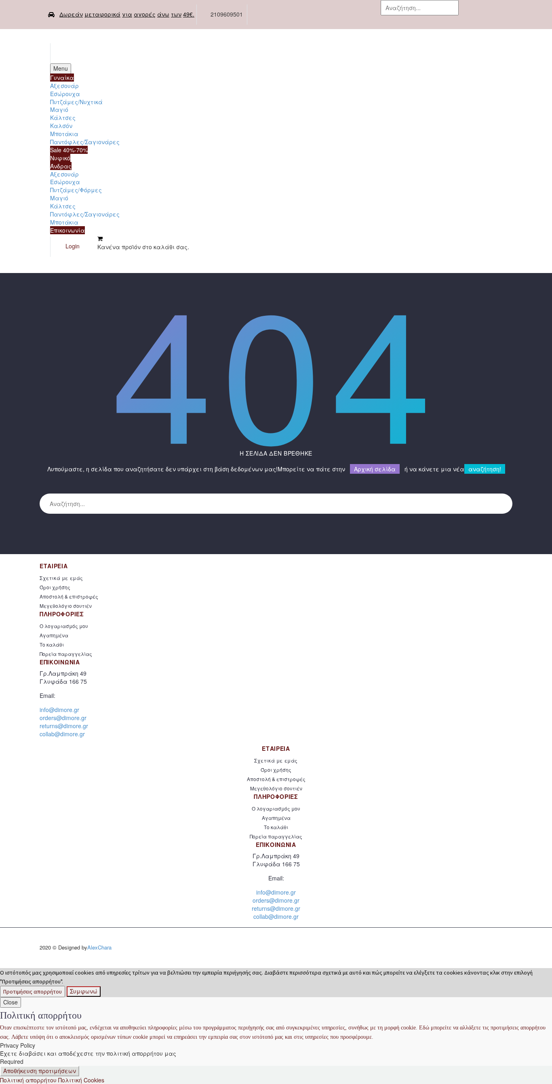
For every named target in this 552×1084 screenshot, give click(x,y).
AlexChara (99, 947)
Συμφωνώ (83, 991)
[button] (441, 22)
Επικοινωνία (67, 230)
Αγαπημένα (54, 635)
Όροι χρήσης (55, 587)
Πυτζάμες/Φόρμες (76, 190)
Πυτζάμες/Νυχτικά (76, 102)
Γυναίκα (62, 78)
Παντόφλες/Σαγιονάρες (85, 142)
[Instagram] (362, 12)
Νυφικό (60, 158)
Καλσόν (61, 126)
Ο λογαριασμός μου (64, 625)
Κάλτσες (63, 117)
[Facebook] (337, 12)
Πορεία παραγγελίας (66, 653)
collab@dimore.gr (62, 734)
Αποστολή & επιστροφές (69, 596)
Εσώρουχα (65, 94)
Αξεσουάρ (64, 86)
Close (10, 1002)
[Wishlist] (88, 246)
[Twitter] (349, 12)
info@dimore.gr (59, 710)
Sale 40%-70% (69, 150)
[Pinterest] (510, 948)
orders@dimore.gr (63, 718)
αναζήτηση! (484, 469)
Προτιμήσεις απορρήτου (32, 991)
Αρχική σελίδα (375, 469)
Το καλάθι (52, 644)
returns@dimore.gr (64, 726)
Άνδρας (61, 166)
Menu (60, 68)
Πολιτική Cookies (81, 1080)
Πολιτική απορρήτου (28, 1080)
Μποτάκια (64, 134)
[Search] (502, 504)
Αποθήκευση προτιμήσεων (39, 1071)
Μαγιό (59, 109)
